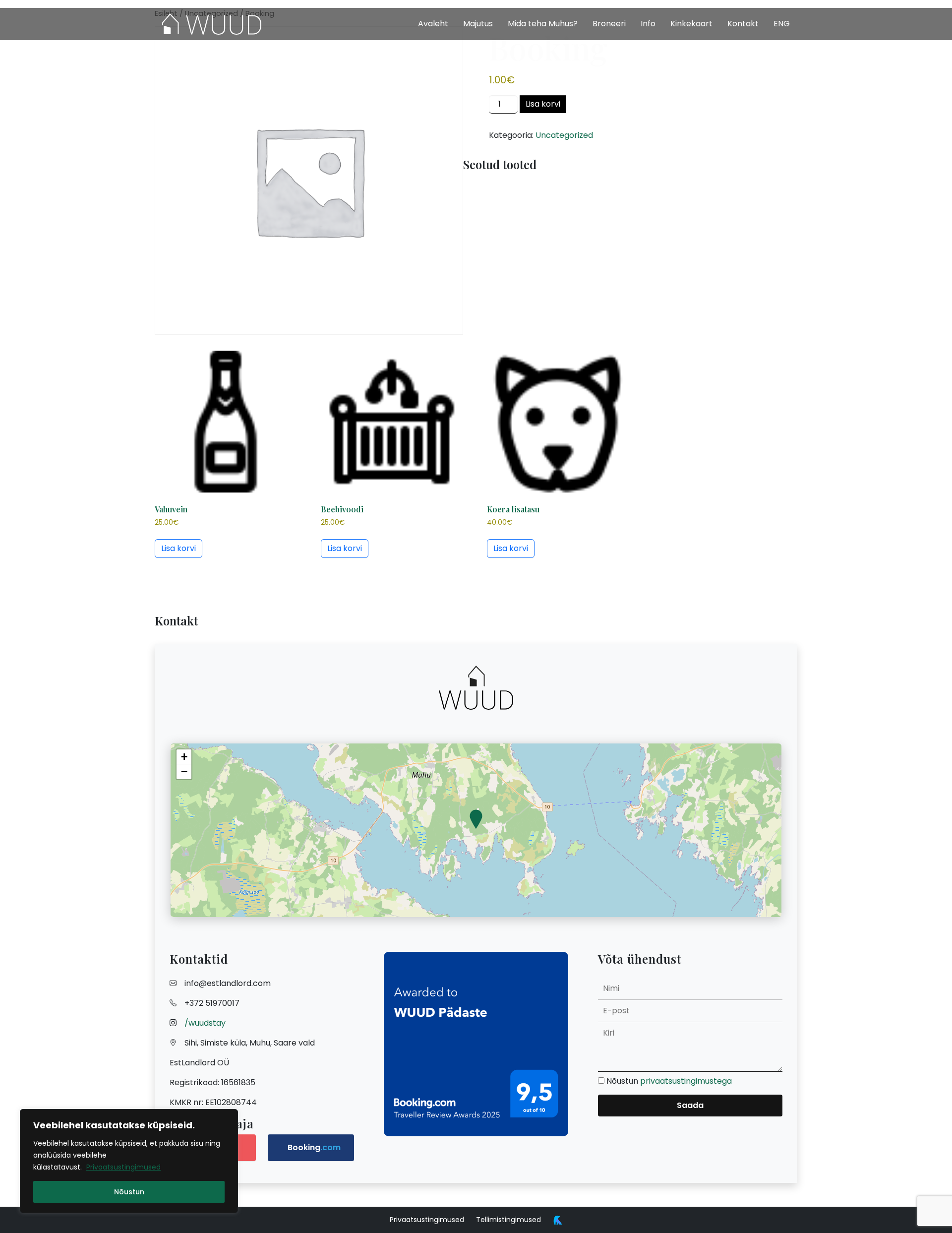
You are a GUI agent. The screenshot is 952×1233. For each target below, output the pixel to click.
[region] (129, 1161)
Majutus (478, 23)
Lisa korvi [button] (178, 548)
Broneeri (609, 23)
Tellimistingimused (508, 1220)
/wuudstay (205, 1023)
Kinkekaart (691, 23)
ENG (782, 23)
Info (648, 23)
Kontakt (743, 23)
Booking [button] (314, 1147)
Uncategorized (564, 135)
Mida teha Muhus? (543, 23)
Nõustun (129, 1192)
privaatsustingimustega (686, 1081)
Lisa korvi (543, 104)
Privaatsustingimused (123, 1167)
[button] (476, 819)
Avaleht (433, 23)
